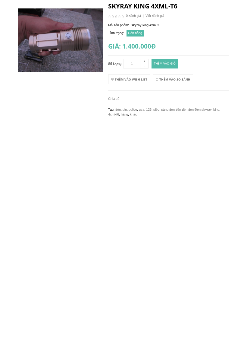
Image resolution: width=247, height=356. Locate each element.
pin (125, 109)
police (133, 109)
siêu (156, 109)
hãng (124, 114)
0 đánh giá (133, 15)
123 (149, 109)
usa (141, 109)
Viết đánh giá (154, 15)
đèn (118, 109)
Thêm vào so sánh (174, 79)
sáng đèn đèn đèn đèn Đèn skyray (186, 109)
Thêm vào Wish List (130, 79)
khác (133, 114)
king (216, 109)
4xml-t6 (113, 114)
